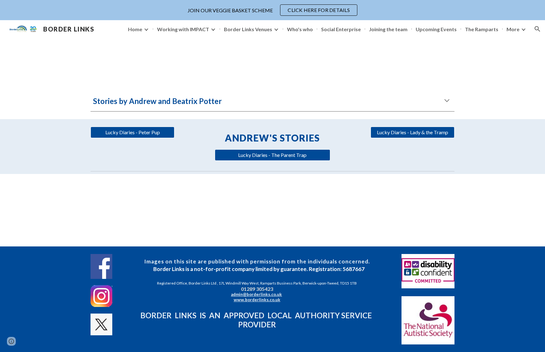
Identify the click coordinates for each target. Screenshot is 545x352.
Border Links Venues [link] (248, 29)
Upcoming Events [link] (436, 29)
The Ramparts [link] (481, 29)
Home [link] (135, 29)
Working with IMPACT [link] (183, 29)
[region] (272, 10)
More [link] (513, 29)
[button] (537, 29)
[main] (272, 101)
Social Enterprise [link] (341, 29)
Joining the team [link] (388, 29)
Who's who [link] (300, 29)
